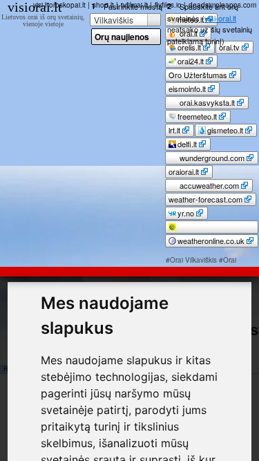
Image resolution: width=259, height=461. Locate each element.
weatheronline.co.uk (211, 240)
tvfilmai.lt (134, 5)
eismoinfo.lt (187, 88)
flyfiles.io (168, 5)
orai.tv (229, 47)
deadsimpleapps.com (222, 5)
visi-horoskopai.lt (59, 5)
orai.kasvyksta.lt (206, 102)
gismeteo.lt (225, 129)
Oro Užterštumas (198, 74)
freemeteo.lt (197, 116)
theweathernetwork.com (209, 232)
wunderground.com (211, 157)
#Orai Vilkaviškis (191, 260)
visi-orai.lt (220, 17)
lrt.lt (174, 129)
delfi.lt (187, 143)
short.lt (103, 5)
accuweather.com (208, 185)
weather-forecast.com (205, 199)
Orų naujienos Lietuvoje (122, 37)
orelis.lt (189, 47)
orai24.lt (191, 60)
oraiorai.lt (184, 171)
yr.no (186, 212)
